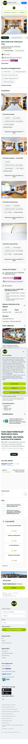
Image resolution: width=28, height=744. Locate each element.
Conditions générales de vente (8, 707)
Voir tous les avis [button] (5, 490)
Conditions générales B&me (7, 713)
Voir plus (14, 454)
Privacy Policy (15, 378)
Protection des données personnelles (9, 709)
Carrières (4, 657)
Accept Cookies (14, 383)
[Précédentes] (2, 494)
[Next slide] (25, 102)
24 (24, 32)
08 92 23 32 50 (6, 60)
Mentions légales (5, 722)
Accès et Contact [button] (9, 269)
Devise (3, 619)
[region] (14, 372)
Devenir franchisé (5, 655)
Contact (3, 640)
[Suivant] (25, 494)
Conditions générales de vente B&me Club (10, 711)
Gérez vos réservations (6, 642)
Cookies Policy (7, 378)
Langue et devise (6, 608)
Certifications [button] (7, 414)
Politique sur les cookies (7, 718)
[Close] (23, 351)
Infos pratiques (4, 63)
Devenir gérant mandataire (7, 653)
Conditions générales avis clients (9, 716)
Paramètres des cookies (7, 720)
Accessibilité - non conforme (8, 728)
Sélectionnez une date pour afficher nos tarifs (14, 132)
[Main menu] (2, 8)
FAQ (3, 638)
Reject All (14, 388)
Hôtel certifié (7, 54)
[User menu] (25, 8)
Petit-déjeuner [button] (8, 326)
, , (11, 47)
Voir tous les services (6, 85)
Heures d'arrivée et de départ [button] (10, 305)
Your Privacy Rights (14, 392)
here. (11, 373)
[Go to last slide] (2, 102)
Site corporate (5, 651)
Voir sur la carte (20, 50)
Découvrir (14, 587)
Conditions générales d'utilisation (9, 704)
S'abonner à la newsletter (14, 629)
